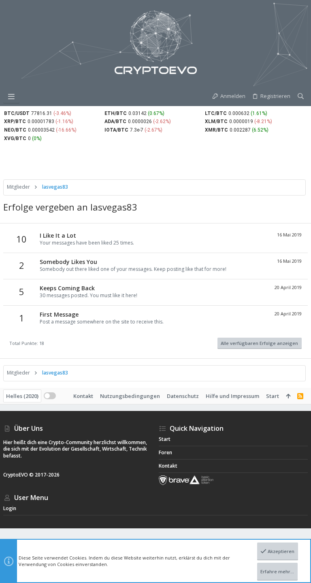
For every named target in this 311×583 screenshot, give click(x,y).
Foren (165, 452)
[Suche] (301, 96)
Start (272, 396)
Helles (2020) (22, 396)
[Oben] (288, 396)
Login (9, 508)
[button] (11, 96)
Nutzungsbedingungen (130, 396)
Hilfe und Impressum (232, 396)
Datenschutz (183, 396)
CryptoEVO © (18, 474)
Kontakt (83, 396)
